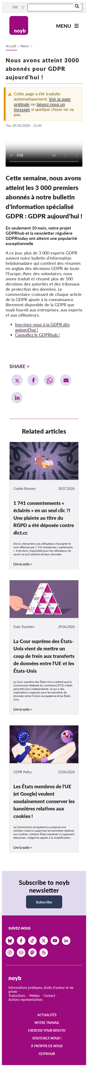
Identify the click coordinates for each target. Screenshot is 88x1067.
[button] (17, 380)
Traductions (16, 996)
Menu (63, 25)
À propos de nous (47, 1046)
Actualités (47, 1015)
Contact (49, 996)
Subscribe (44, 902)
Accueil (11, 46)
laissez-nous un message (39, 106)
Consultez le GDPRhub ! (37, 334)
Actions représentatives (25, 1000)
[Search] (76, 6)
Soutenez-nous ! (46, 1038)
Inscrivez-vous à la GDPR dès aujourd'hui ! (42, 327)
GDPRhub (47, 1054)
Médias (34, 996)
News (25, 46)
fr (16, 7)
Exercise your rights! (47, 1030)
